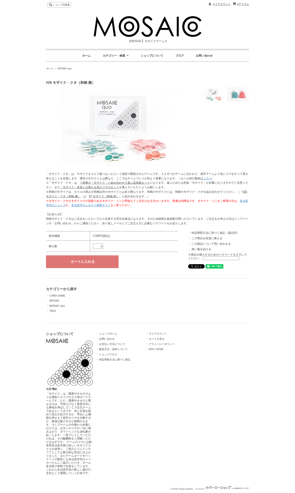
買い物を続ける (201, 249)
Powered (200, 489)
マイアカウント (222, 4)
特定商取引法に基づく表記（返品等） (215, 232)
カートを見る (156, 338)
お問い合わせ (204, 55)
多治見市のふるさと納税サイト (91, 205)
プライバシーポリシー (162, 344)
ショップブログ (108, 354)
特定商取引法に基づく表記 (114, 359)
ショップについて (152, 55)
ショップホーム (108, 333)
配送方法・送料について (113, 349)
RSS (151, 349)
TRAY (52, 311)
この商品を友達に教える (207, 238)
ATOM (159, 349)
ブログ (179, 55)
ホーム (86, 55)
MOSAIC (54, 300)
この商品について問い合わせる (211, 243)
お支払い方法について (112, 344)
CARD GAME (57, 295)
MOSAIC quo (65, 68)
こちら (207, 178)
